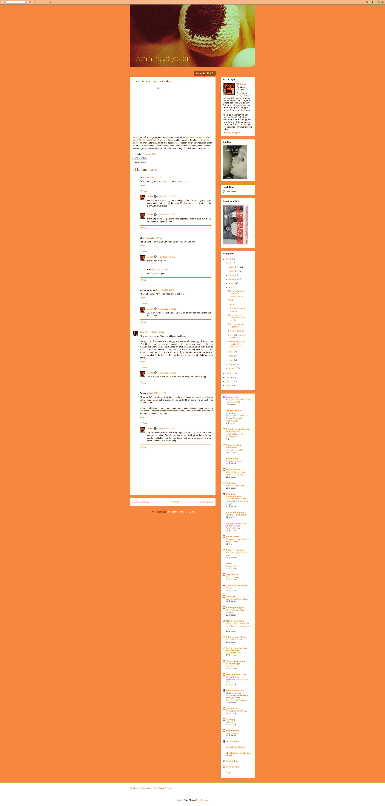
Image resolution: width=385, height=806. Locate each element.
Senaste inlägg (141, 502)
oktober (233, 275)
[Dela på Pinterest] (145, 158)
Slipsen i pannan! (236, 331)
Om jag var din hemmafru (233, 411)
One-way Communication (234, 495)
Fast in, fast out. (233, 528)
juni (231, 287)
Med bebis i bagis (235, 621)
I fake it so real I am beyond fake (236, 675)
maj (231, 352)
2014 (229, 259)
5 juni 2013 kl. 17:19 (155, 332)
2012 (229, 373)
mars (231, 360)
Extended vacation (234, 639)
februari (233, 364)
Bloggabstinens (232, 577)
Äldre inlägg (206, 502)
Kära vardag (232, 458)
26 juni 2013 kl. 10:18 (166, 373)
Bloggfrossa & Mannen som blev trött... (238, 430)
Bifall (230, 300)
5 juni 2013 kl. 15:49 (165, 290)
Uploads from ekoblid (237, 585)
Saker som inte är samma (236, 309)
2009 (229, 385)
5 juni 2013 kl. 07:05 (166, 257)
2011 (228, 377)
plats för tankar (232, 733)
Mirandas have (233, 469)
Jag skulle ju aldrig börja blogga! (236, 662)
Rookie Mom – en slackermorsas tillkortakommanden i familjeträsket (237, 694)
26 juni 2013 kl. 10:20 (166, 428)
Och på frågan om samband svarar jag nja (236, 293)
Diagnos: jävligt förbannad (234, 446)
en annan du (232, 741)
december (234, 267)
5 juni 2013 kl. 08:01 (160, 270)
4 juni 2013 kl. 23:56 (166, 196)
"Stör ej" (232, 304)
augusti (232, 283)
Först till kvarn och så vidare (237, 336)
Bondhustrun (233, 767)
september (234, 279)
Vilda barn (231, 483)
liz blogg (230, 719)
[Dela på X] (139, 158)
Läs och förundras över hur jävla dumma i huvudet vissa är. (238, 626)
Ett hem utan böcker (236, 637)
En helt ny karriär (234, 550)
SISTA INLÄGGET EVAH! (237, 711)
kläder (143, 162)
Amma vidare (232, 536)
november (234, 271)
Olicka (229, 563)
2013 (229, 263)
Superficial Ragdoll (236, 747)
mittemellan (231, 722)
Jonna (146, 154)
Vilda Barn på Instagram (236, 485)
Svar (145, 191)
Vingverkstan (233, 730)
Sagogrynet (232, 397)
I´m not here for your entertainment (236, 649)
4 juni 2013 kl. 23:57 (166, 215)
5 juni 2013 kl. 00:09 (153, 238)
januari (232, 368)
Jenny (142, 332)
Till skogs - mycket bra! (236, 515)
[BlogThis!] (136, 158)
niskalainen (232, 574)
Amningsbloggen (235, 607)
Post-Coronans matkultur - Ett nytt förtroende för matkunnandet (237, 418)
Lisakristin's (232, 761)
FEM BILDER (232, 708)
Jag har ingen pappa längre (237, 599)
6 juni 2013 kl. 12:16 (157, 393)
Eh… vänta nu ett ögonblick (236, 325)
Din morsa (231, 596)
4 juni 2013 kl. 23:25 (153, 177)
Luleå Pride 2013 (233, 653)
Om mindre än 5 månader (237, 700)
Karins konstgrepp (235, 512)
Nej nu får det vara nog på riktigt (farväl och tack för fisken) (237, 501)
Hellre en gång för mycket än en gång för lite (236, 344)
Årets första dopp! (234, 461)
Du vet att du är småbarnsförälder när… (236, 317)
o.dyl (228, 772)
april (231, 356)
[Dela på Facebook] (142, 158)
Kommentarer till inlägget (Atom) (180, 512)
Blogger (204, 800)
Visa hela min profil (232, 132)
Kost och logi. (232, 666)
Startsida (174, 502)
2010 (229, 381)
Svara (142, 185)
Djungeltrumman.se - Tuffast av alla (236, 524)
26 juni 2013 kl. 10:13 (166, 309)
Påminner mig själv (234, 450)
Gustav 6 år (231, 566)
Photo (228, 588)
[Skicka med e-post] (134, 158)
